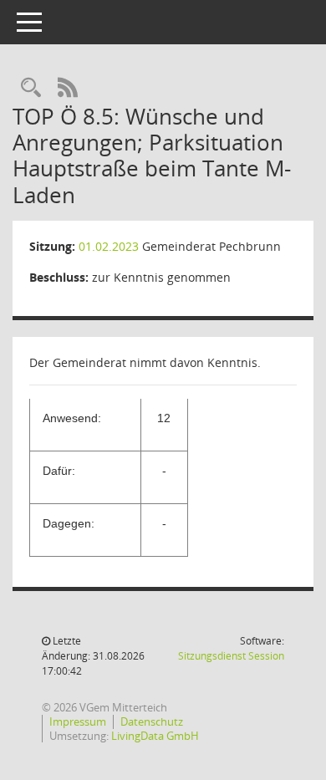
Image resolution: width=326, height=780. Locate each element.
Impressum (77, 721)
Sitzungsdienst (231, 656)
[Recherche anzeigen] (31, 88)
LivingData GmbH (155, 735)
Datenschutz (151, 721)
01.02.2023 (109, 246)
